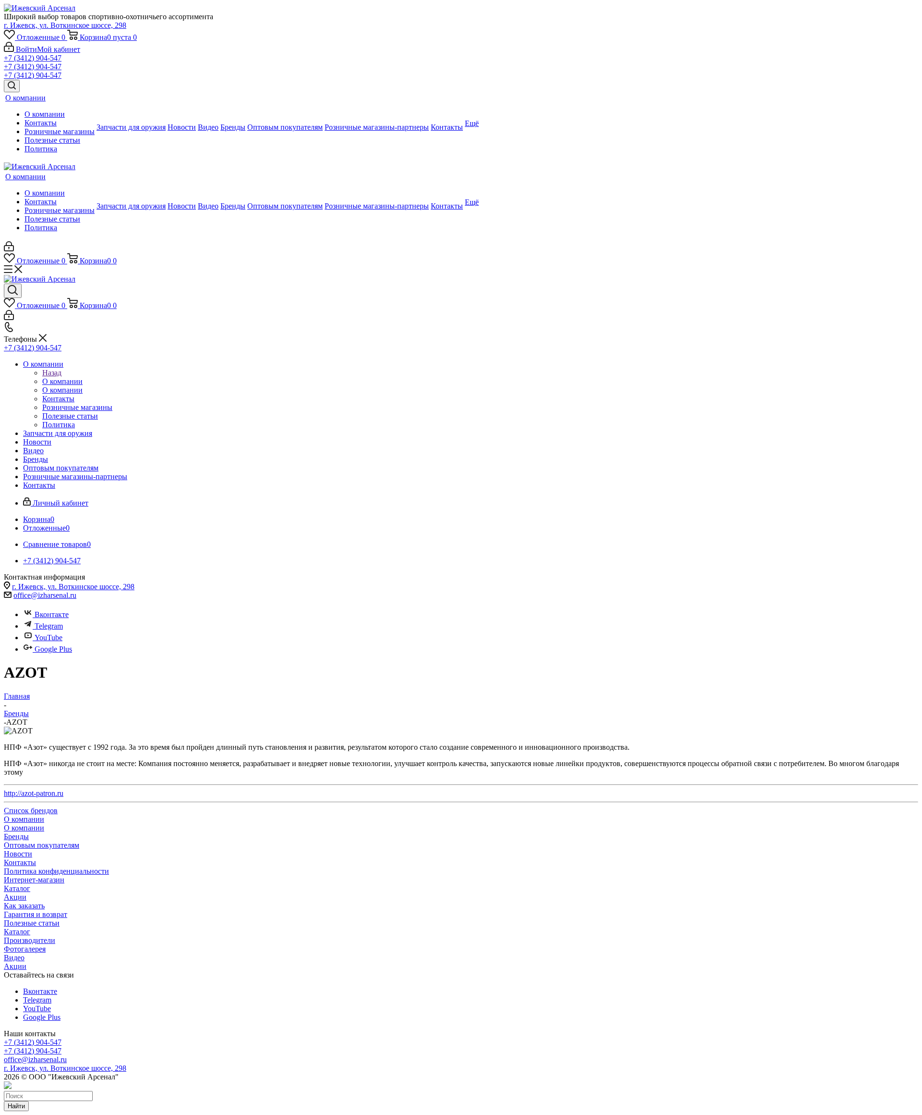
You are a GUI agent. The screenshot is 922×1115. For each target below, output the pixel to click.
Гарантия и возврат (35, 914)
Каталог (17, 888)
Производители (29, 940)
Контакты (20, 862)
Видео (14, 958)
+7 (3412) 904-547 (32, 58)
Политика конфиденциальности (56, 871)
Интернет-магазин (34, 880)
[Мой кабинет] (9, 249)
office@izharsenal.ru (44, 595)
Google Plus (53, 649)
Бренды (16, 836)
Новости (18, 854)
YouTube (48, 637)
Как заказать (24, 906)
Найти (16, 1106)
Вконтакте (52, 614)
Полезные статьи (32, 923)
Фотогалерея (25, 949)
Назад (51, 373)
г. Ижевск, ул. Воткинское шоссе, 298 (65, 25)
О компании (62, 381)
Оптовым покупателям (41, 845)
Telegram (49, 626)
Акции (15, 897)
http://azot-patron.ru (33, 793)
